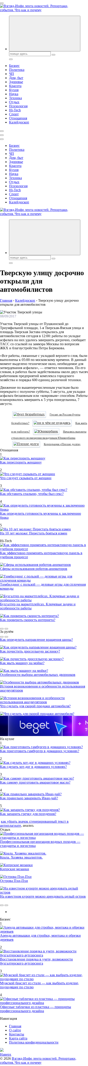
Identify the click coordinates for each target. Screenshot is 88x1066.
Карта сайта (18, 1038)
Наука (13, 94)
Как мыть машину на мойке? (22, 663)
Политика (16, 70)
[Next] (6, 628)
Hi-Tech (15, 110)
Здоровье (16, 82)
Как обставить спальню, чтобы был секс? (32, 494)
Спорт (14, 114)
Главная (15, 1026)
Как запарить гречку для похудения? (28, 814)
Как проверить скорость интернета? (27, 620)
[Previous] (2, 628)
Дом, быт (16, 78)
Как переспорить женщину (21, 462)
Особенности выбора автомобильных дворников (37, 675)
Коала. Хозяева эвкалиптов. (21, 857)
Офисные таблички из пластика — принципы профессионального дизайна (35, 1009)
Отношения (18, 118)
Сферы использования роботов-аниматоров (33, 569)
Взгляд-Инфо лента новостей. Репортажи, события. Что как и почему (38, 1060)
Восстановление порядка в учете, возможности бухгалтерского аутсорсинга (36, 961)
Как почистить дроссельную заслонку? (30, 651)
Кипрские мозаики (14, 869)
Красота (15, 86)
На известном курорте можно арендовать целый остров (43, 896)
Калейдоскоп (19, 122)
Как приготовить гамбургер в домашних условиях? (39, 751)
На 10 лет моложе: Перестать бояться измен (33, 533)
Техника (15, 98)
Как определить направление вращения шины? (36, 640)
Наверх (5, 1054)
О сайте (15, 1030)
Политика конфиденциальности (33, 1042)
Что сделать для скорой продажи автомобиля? (35, 706)
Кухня (14, 90)
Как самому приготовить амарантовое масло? (35, 782)
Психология (18, 106)
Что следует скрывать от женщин (25, 478)
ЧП (11, 74)
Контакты (16, 1034)
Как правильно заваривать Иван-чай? (29, 798)
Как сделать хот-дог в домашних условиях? (33, 767)
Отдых (14, 102)
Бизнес (14, 66)
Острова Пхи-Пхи (14, 881)
